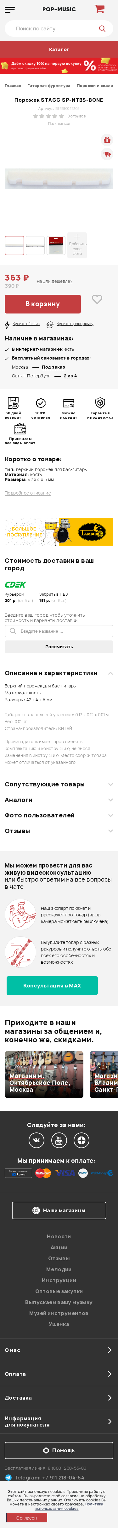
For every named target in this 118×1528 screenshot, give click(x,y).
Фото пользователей (40, 815)
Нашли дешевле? (54, 281)
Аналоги (18, 800)
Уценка (59, 1324)
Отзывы (17, 831)
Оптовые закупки (59, 1291)
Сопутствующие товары (45, 784)
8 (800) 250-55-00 (67, 1468)
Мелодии (59, 1269)
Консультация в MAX (52, 985)
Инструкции (59, 1280)
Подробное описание (28, 493)
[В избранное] (97, 304)
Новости (59, 1236)
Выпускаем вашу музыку (59, 1302)
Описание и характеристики (51, 673)
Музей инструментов (58, 1313)
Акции (59, 1247)
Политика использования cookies (69, 1506)
